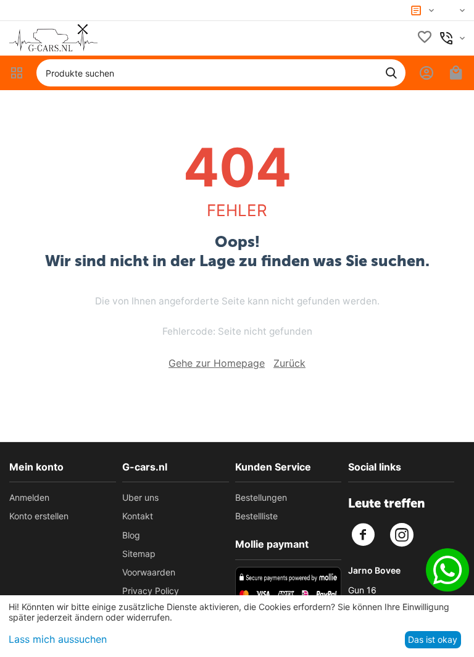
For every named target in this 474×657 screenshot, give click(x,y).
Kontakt (137, 516)
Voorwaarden (148, 572)
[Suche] (391, 73)
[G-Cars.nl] (53, 37)
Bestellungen (261, 497)
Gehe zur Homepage (216, 363)
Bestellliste (256, 516)
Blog (131, 535)
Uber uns (140, 497)
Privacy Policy (150, 590)
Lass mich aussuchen (58, 639)
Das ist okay (432, 639)
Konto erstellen (39, 516)
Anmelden (29, 497)
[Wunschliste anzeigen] (425, 38)
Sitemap (139, 553)
